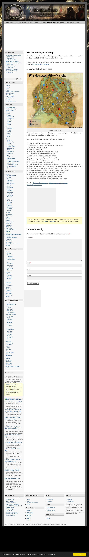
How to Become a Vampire (12, 61)
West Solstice (9, 240)
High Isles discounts (11, 391)
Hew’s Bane (9, 225)
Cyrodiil (8, 99)
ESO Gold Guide (10, 58)
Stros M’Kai (10, 187)
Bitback (52, 221)
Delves (9, 167)
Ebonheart (8, 199)
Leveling (8, 85)
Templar (9, 123)
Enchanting (10, 145)
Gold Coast (8, 223)
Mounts (7, 90)
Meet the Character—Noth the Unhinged (12, 479)
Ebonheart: (8, 272)
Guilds (8, 133)
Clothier (9, 143)
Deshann (9, 334)
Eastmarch (9, 208)
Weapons (9, 134)
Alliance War (10, 128)
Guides (30, 22)
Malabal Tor (10, 182)
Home (7, 22)
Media (77, 22)
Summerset (8, 233)
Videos (28, 504)
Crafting (36, 22)
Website (29, 275)
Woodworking (10, 148)
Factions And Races (10, 107)
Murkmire (8, 231)
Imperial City (9, 228)
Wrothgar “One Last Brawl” (13, 161)
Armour (9, 130)
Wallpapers (49, 501)
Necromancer (10, 118)
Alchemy (9, 140)
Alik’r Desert (10, 195)
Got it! (80, 554)
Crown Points (9, 388)
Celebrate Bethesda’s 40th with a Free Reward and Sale (13, 460)
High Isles (8, 226)
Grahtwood (9, 178)
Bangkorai (9, 196)
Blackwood (8, 212)
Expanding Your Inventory (12, 69)
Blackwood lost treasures (40, 183)
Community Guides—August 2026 (13, 402)
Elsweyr (8, 220)
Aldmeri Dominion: (10, 303)
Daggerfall (8, 186)
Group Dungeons (10, 96)
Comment (30, 237)
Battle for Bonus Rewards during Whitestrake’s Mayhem (13, 418)
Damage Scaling (10, 93)
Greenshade (10, 180)
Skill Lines (43, 22)
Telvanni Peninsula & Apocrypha (13, 234)
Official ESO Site (51, 507)
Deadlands (8, 349)
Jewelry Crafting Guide (11, 59)
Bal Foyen (9, 202)
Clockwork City (9, 214)
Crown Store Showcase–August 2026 (13, 435)
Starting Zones (9, 112)
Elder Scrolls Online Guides (15, 524)
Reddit (48, 509)
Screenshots (50, 499)
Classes (24, 22)
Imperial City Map (11, 158)
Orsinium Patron (11, 163)
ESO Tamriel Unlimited (11, 384)
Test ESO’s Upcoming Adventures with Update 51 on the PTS (13, 427)
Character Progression (11, 109)
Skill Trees (8, 127)
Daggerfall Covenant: (11, 314)
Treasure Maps (70, 22)
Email (29, 269)
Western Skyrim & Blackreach (13, 244)
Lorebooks (9, 156)
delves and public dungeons (40, 64)
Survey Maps (60, 22)
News (11, 22)
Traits (7, 88)
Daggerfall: (8, 262)
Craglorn (8, 217)
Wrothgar (8, 245)
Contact (69, 498)
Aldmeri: (8, 251)
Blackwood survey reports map (58, 183)
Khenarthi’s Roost (11, 175)
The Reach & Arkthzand (11, 237)
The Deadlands (9, 236)
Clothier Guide (9, 67)
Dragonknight (10, 116)
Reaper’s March (11, 183)
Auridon (9, 177)
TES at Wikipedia (51, 510)
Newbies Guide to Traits (11, 70)
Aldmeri (8, 174)
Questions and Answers (32, 502)
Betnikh (9, 189)
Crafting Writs (10, 151)
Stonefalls (9, 204)
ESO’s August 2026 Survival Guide (13, 442)
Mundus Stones (9, 98)
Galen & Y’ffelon (10, 222)
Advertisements (9, 373)
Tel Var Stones (9, 153)
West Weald (9, 242)
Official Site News (15, 399)
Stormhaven (10, 192)
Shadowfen (10, 207)
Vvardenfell (8, 239)
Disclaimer (69, 499)
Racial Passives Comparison (13, 91)
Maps (7, 155)
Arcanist (9, 115)
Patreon (46, 221)
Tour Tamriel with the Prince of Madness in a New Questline (12, 469)
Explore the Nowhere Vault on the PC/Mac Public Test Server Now (13, 410)
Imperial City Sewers (11, 229)
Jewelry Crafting (11, 146)
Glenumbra (10, 190)
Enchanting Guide (10, 72)
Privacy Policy (70, 501)
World (8, 136)
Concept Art (49, 498)
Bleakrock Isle (10, 200)
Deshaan (9, 205)
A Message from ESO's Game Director (12, 449)
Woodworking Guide (11, 66)
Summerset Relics (11, 166)
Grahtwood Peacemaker (13, 160)
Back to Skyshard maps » (34, 185)
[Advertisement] (44, 37)
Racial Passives (9, 110)
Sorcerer (9, 121)
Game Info (18, 22)
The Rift (9, 210)
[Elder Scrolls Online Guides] (44, 12)
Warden (9, 124)
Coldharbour (9, 215)
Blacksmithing (10, 142)
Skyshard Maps (51, 22)
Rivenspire (9, 193)
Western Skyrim (9, 295)
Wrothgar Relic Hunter (12, 164)
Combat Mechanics (10, 94)
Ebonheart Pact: (9, 328)
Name (29, 263)
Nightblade (9, 120)
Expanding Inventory (11, 101)
